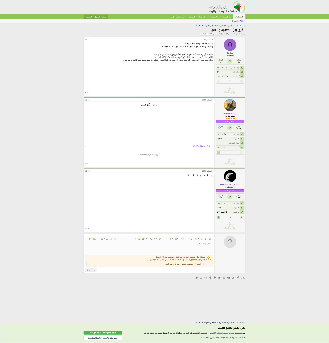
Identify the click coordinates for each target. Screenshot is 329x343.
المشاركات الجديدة (238, 21)
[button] (221, 16)
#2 (86, 100)
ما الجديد (227, 17)
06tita (241, 33)
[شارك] (89, 39)
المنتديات (239, 17)
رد (85, 92)
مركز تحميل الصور (177, 17)
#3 (86, 171)
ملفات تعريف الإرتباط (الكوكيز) (221, 333)
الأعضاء (214, 17)
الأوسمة (202, 17)
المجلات (191, 17)
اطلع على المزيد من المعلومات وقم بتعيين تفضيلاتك (223, 337)
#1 (86, 39)
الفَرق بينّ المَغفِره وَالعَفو (210, 34)
